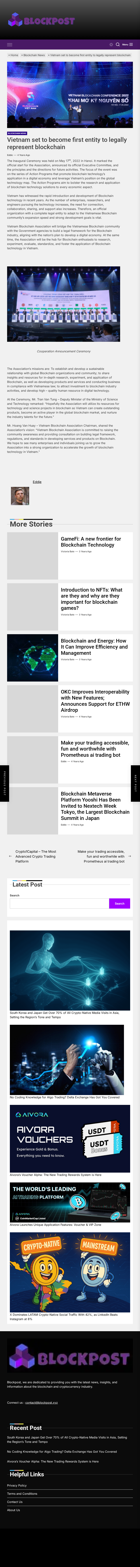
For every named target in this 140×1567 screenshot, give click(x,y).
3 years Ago (85, 551)
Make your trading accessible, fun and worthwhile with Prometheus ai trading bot (95, 749)
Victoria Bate (67, 551)
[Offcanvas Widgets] (10, 44)
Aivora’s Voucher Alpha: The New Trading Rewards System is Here (55, 1175)
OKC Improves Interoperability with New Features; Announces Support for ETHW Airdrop (95, 701)
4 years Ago (23, 155)
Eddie (10, 155)
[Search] (118, 44)
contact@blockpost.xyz (41, 1402)
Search (14, 895)
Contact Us (14, 1502)
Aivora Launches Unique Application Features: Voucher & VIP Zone (55, 1225)
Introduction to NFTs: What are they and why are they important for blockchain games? (91, 599)
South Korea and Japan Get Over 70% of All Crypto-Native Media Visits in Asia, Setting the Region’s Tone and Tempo (64, 1015)
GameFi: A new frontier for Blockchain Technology (91, 542)
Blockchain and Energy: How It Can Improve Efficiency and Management (94, 647)
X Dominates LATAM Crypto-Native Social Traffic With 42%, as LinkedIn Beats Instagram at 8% (64, 1317)
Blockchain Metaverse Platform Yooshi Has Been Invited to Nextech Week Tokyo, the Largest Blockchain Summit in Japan (95, 806)
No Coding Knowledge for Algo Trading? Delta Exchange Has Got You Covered (65, 1097)
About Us (13, 1510)
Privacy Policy (17, 1485)
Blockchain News (17, 133)
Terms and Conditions (22, 1493)
